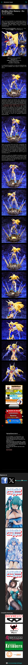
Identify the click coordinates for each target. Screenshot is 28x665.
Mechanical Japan (8, 2)
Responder (9, 449)
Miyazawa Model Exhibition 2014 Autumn (14, 104)
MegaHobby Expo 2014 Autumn (11, 106)
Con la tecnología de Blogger (15, 663)
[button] (2, 17)
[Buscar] (26, 2)
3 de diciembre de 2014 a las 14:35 (13, 434)
